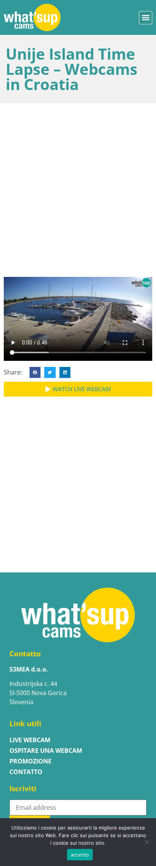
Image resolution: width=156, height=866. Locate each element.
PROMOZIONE (30, 761)
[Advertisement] (78, 191)
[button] (145, 17)
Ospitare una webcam (45, 750)
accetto (80, 855)
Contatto (25, 772)
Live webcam (29, 740)
